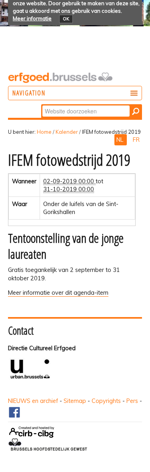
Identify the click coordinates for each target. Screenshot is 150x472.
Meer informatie (32, 18)
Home (44, 132)
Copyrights (106, 401)
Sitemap (75, 401)
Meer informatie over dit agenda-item (58, 292)
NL (120, 139)
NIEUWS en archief (33, 401)
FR (136, 139)
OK (66, 19)
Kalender (67, 132)
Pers (132, 401)
